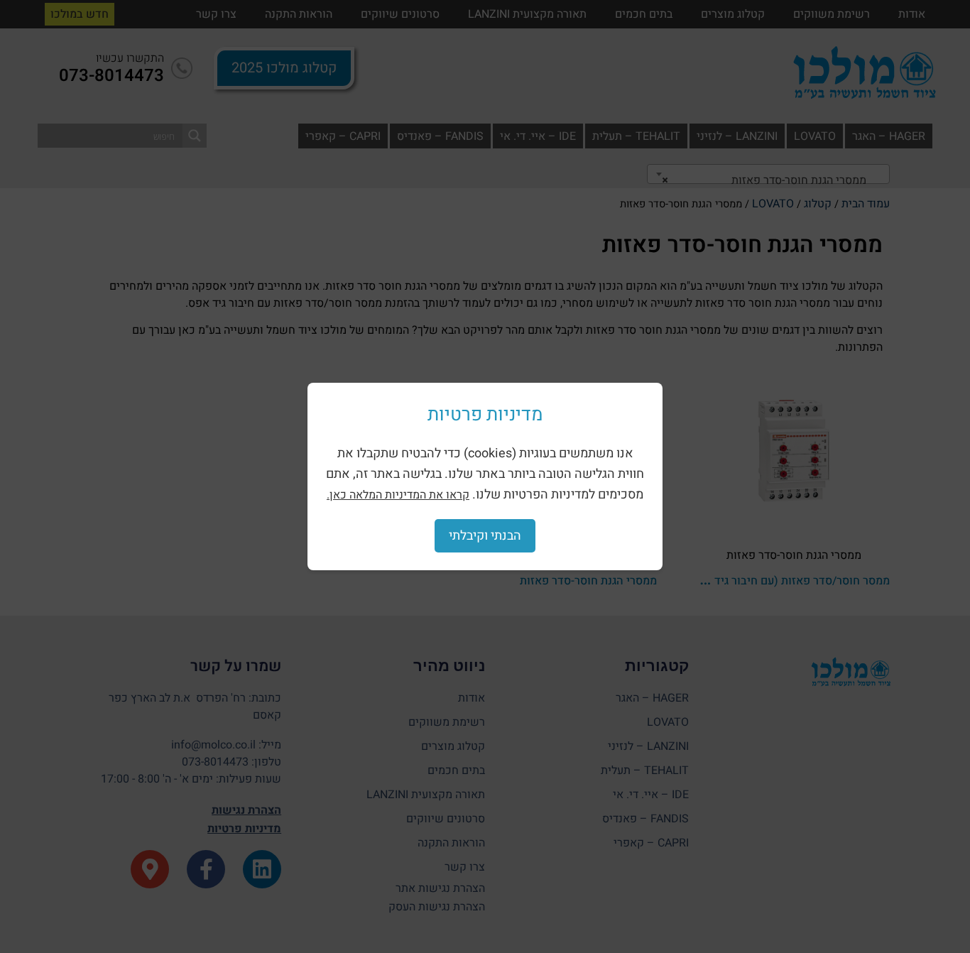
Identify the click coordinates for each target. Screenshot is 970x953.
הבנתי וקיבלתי (485, 535)
